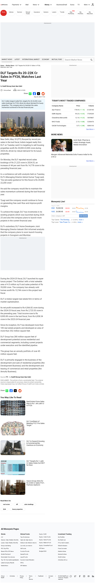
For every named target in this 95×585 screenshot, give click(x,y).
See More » (90, 161)
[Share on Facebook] (34, 93)
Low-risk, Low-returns (26, 545)
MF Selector (23, 565)
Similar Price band (6, 554)
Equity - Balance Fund (45, 542)
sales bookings (29, 504)
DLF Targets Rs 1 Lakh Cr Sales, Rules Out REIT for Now (35, 463)
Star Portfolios (71, 13)
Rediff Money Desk (8, 86)
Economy (45, 59)
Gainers (46, 12)
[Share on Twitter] (38, 93)
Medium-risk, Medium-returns (28, 543)
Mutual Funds (28, 13)
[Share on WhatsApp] (71, 577)
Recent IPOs (4, 551)
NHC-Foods (56, 122)
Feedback (40, 576)
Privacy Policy (22, 576)
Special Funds (24, 554)
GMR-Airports (56, 114)
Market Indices (62, 551)
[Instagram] (84, 577)
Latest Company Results (7, 563)
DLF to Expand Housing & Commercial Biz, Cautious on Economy (35, 443)
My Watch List (62, 540)
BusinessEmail (62, 5)
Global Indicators (62, 545)
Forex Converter (62, 548)
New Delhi (19, 86)
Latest (17, 59)
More (86, 5)
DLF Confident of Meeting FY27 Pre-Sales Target (35, 423)
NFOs (22, 563)
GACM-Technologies (59, 126)
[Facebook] (80, 577)
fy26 (4, 509)
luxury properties (17, 509)
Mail (26, 5)
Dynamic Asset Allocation (27, 560)
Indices (11, 12)
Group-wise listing (6, 545)
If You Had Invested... (64, 543)
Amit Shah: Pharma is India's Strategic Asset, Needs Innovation (82, 142)
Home (5, 5)
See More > (90, 129)
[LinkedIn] (93, 577)
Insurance (37, 12)
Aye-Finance (56, 110)
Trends (62, 12)
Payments (15, 5)
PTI (7, 377)
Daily (7, 540)
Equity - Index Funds (44, 537)
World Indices (61, 557)
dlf (17, 504)
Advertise (12, 576)
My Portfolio (80, 13)
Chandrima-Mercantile (59, 118)
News (35, 5)
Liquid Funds (24, 557)
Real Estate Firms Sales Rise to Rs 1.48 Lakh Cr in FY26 (35, 403)
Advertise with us (62, 560)
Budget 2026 (42, 551)
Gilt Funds (23, 548)
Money (47, 5)
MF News (41, 548)
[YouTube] (89, 577)
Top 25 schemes (24, 537)
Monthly (16, 540)
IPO (2, 548)
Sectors (19, 12)
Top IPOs (6, 548)
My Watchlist (90, 13)
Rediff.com (66, 576)
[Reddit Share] (42, 93)
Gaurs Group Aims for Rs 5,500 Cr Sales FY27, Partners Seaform (35, 483)
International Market (31, 59)
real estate (6, 504)
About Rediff (2, 576)
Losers (54, 12)
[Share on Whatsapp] (30, 93)
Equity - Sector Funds (45, 540)
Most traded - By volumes (8, 557)
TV (79, 5)
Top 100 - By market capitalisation (10, 560)
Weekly (11, 540)
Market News (7, 59)
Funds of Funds (24, 551)
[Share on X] (75, 577)
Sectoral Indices (62, 554)
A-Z (2, 537)
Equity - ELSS (42, 534)
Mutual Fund (57, 59)
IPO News (11, 551)
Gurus (72, 5)
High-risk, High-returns (26, 540)
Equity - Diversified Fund (45, 545)
